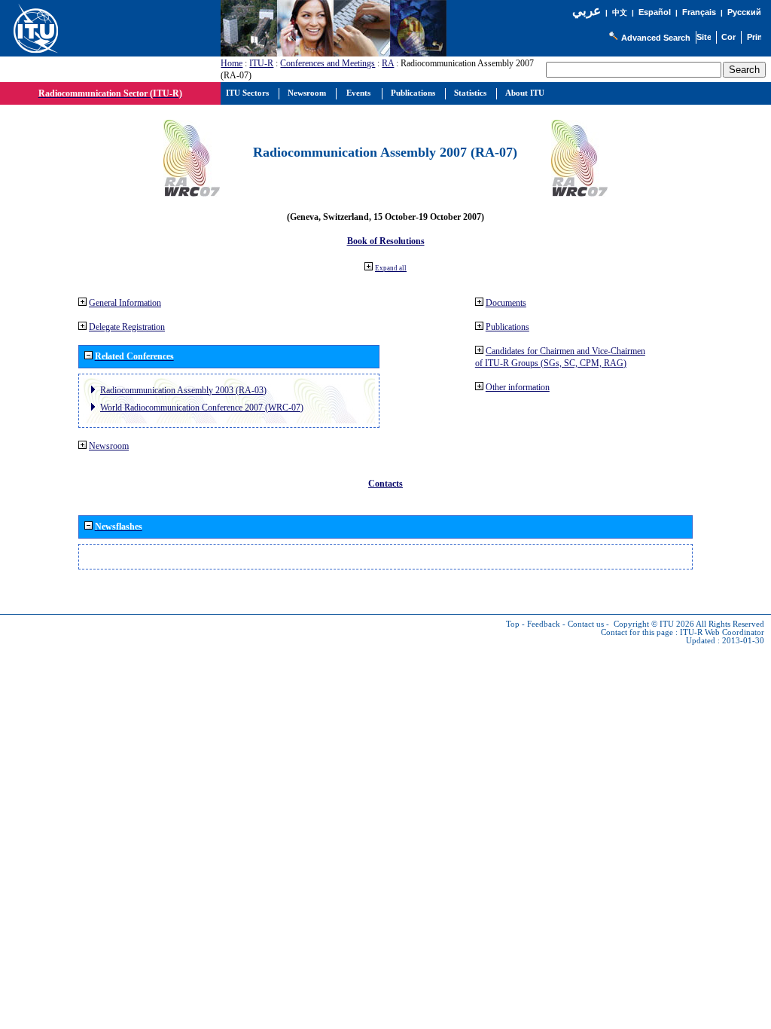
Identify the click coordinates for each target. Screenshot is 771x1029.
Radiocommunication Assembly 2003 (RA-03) (183, 390)
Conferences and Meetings (327, 63)
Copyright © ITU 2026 (654, 624)
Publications (507, 327)
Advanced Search (655, 37)
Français (699, 12)
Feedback (543, 624)
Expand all (391, 268)
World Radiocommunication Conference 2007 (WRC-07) (201, 407)
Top (513, 624)
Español (654, 12)
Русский (744, 12)
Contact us (586, 624)
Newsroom (109, 446)
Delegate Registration (127, 327)
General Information (125, 303)
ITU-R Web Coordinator (722, 632)
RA (388, 63)
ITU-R (261, 63)
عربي (586, 11)
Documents (506, 303)
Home (231, 63)
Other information (518, 387)
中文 (619, 12)
